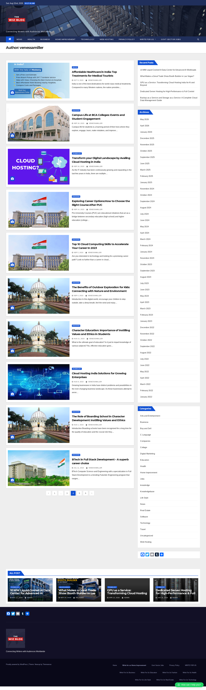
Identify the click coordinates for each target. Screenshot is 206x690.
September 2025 (147, 157)
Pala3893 (79, 598)
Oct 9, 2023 (78, 80)
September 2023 (147, 271)
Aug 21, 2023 (79, 339)
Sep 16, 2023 (79, 166)
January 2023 (146, 321)
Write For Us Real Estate (165, 680)
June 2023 (144, 290)
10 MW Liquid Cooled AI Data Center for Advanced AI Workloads (168, 70)
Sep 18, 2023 (79, 123)
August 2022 (145, 353)
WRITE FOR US (147, 39)
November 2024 (147, 189)
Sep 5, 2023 (78, 252)
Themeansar (47, 664)
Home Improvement (65, 39)
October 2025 (146, 151)
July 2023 (144, 283)
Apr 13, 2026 (114, 598)
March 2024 (145, 239)
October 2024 (146, 195)
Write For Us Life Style (143, 680)
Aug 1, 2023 (79, 425)
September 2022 (147, 346)
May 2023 (144, 296)
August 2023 (145, 277)
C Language (145, 435)
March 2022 (145, 384)
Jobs (142, 479)
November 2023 (147, 258)
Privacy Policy (127, 39)
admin (29, 598)
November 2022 (147, 334)
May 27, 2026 (17, 598)
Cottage (143, 447)
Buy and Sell (145, 428)
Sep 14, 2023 (79, 209)
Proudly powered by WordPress (17, 664)
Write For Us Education (149, 672)
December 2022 (147, 327)
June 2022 (144, 365)
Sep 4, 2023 (78, 295)
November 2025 (147, 145)
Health (31, 39)
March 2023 (145, 309)
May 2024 (144, 227)
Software (144, 517)
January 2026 (146, 132)
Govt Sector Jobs (171, 39)
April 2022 (144, 378)
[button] (198, 39)
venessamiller (95, 80)
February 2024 (146, 245)
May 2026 (144, 119)
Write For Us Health (189, 672)
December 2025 (147, 138)
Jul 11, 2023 (79, 468)
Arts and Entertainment (150, 416)
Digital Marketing (147, 454)
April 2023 (144, 302)
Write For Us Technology (187, 680)
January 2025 (146, 182)
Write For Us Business (127, 672)
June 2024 (144, 220)
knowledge (145, 485)
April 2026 (144, 126)
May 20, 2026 (66, 598)
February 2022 (146, 390)
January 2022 (146, 397)
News (19, 39)
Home (115, 665)
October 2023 (146, 264)
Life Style (144, 498)
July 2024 (144, 214)
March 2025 (145, 170)
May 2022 (144, 372)
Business (45, 39)
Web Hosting (107, 39)
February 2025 (146, 176)
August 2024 (145, 208)
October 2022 (146, 340)
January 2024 (146, 252)
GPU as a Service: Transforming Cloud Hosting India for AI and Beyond (127, 593)
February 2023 (146, 315)
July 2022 (144, 359)
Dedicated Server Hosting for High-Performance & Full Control (167, 91)
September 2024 (147, 201)
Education (76, 110)
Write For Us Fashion (169, 672)
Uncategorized (146, 536)
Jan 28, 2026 (163, 598)
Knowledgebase (147, 491)
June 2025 (144, 164)
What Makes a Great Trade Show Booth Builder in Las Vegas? (167, 76)
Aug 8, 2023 (79, 382)
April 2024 (144, 233)
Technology (87, 39)
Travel (143, 529)
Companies (145, 441)
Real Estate (145, 510)
